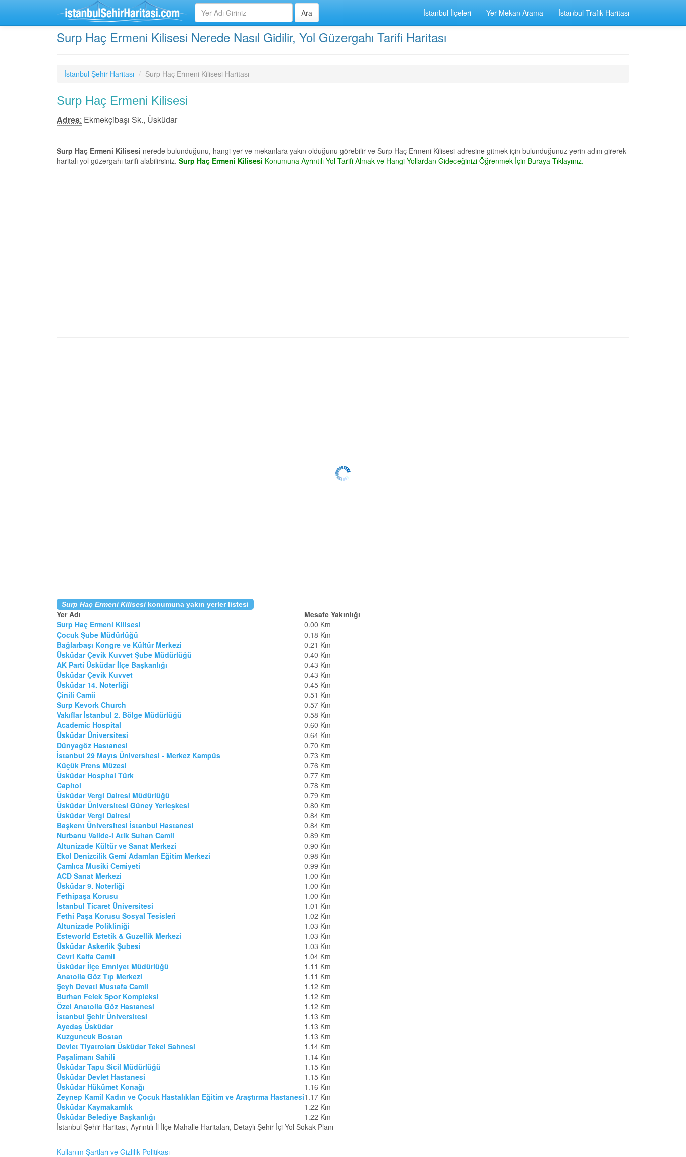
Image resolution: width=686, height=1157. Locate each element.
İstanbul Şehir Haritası (99, 74)
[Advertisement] (343, 256)
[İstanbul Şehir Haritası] (122, 12)
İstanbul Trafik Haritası (593, 13)
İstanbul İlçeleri (447, 13)
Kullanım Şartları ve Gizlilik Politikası (113, 1152)
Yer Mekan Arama (514, 13)
